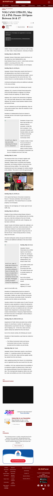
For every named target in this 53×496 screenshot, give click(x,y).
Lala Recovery (31, 5)
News (6, 471)
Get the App (26, 470)
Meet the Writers (26, 476)
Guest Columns (13, 483)
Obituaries (13, 473)
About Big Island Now (26, 467)
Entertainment (13, 469)
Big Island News (15, 5)
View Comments (18, 445)
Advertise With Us (26, 478)
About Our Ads (47, 476)
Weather (23, 5)
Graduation (13, 485)
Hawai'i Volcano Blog (7, 8)
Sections (6, 5)
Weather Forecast (13, 476)
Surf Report (6, 475)
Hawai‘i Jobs (6, 478)
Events (39, 5)
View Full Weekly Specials (18, 460)
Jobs (44, 5)
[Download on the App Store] (43, 479)
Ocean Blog (12, 471)
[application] (19, 39)
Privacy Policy (40, 476)
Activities (6, 467)
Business (13, 467)
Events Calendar (13, 479)
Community (6, 482)
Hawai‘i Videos (6, 473)
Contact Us (26, 473)
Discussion (6, 469)
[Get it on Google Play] (43, 482)
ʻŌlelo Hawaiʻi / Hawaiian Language (6, 487)
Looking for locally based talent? (24, 412)
